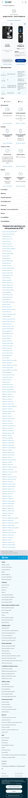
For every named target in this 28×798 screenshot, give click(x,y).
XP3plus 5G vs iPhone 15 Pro (8, 508)
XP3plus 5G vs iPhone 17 (7, 416)
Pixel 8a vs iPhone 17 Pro (7, 239)
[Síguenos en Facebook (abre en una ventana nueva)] (21, 557)
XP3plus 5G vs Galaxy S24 (7, 530)
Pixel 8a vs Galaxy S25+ (7, 348)
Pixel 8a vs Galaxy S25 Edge (8, 290)
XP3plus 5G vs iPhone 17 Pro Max (9, 391)
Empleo (3, 747)
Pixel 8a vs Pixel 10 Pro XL (7, 297)
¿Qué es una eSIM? (6, 727)
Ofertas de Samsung (6, 653)
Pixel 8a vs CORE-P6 (6, 292)
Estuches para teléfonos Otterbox (9, 709)
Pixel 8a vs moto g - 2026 (7, 275)
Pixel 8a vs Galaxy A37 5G (7, 285)
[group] (14, 562)
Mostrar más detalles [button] (7, 123)
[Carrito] (22, 2)
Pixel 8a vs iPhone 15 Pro (7, 350)
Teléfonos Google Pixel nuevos (8, 673)
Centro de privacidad (18, 775)
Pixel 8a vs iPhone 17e (6, 251)
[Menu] (2, 2)
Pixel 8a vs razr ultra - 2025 (8, 326)
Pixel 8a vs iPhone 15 (6, 299)
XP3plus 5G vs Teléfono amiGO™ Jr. (9, 467)
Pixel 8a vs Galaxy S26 (6, 243)
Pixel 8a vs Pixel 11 (6, 256)
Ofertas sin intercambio (7, 663)
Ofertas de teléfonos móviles (8, 648)
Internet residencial (6, 569)
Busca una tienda (5, 737)
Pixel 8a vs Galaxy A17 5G (7, 282)
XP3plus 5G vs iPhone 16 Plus (8, 452)
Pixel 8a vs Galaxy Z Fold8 (7, 253)
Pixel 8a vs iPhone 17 (6, 258)
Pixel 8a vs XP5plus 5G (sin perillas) (9, 360)
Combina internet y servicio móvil (9, 717)
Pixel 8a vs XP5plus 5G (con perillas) (9, 370)
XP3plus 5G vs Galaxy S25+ (7, 506)
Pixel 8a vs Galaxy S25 (6, 323)
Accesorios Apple (5, 702)
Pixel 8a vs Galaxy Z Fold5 (7, 343)
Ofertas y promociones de (8, 646)
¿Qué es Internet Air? (6, 720)
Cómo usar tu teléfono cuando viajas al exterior (12, 722)
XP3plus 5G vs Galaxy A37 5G (8, 442)
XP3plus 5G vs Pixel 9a (6, 539)
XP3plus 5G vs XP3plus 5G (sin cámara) (10, 523)
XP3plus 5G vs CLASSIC (7, 462)
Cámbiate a (5, 628)
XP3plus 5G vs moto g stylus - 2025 (9, 471)
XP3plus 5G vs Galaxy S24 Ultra (8, 547)
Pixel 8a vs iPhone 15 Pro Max (8, 321)
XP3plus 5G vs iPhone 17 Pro (8, 396)
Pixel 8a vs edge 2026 (6, 280)
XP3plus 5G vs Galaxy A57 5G (8, 430)
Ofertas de (5, 650)
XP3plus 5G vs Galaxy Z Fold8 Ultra (9, 406)
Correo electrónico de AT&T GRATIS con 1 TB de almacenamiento (13, 766)
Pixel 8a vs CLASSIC (6, 304)
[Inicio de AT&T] (8, 2)
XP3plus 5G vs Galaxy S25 (7, 481)
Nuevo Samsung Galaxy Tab (8, 686)
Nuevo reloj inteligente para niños (9, 696)
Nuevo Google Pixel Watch (7, 694)
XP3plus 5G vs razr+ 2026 (7, 423)
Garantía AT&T (5, 752)
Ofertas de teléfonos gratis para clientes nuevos (12, 660)
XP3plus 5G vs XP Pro (6, 515)
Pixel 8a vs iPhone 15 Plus (7, 353)
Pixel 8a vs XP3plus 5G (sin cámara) (9, 365)
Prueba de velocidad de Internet (8, 633)
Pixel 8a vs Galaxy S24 (6, 372)
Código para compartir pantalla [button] (8, 757)
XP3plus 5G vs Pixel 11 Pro (7, 394)
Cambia (3, 615)
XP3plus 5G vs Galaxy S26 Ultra (8, 425)
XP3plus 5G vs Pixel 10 (6, 474)
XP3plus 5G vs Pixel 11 (6, 413)
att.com (3, 551)
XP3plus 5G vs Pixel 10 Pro (7, 464)
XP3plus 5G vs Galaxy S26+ (7, 428)
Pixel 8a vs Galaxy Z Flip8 (7, 260)
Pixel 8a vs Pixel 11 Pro (6, 236)
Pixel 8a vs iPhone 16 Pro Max (8, 302)
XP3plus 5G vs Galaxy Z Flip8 (8, 418)
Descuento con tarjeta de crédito (9, 658)
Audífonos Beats (5, 711)
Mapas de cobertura (5, 775)
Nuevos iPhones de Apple (7, 668)
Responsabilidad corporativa (8, 745)
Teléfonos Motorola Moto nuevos (9, 676)
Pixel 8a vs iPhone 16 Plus (7, 294)
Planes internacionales (6, 610)
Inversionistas (5, 742)
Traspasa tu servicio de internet (8, 640)
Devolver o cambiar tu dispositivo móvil (10, 729)
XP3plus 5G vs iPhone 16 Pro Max (9, 459)
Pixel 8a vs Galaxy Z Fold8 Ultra (8, 248)
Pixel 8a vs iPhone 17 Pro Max (8, 234)
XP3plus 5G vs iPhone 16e (7, 469)
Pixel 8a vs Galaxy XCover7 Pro (8, 319)
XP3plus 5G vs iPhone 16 (7, 399)
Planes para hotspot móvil (7, 620)
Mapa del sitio (4, 773)
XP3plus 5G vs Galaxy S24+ (7, 498)
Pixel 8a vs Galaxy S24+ (7, 340)
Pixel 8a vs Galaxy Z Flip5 (7, 345)
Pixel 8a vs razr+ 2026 (6, 265)
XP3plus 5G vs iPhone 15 (7, 457)
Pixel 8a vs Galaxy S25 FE (7, 287)
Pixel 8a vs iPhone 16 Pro (7, 331)
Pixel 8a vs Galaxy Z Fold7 (7, 367)
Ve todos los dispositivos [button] (8, 5)
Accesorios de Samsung (7, 707)
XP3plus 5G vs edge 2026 (7, 438)
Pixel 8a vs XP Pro (6, 357)
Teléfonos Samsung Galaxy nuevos (9, 671)
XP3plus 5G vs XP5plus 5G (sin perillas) (10, 518)
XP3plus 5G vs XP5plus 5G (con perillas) (10, 527)
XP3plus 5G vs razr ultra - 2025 (8, 484)
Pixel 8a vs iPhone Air (6, 263)
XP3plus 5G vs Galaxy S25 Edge (8, 447)
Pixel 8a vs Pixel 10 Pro (7, 307)
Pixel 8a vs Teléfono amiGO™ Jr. (9, 309)
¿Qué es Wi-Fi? (5, 732)
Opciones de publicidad (19, 773)
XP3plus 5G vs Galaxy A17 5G (8, 440)
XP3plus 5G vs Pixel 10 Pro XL (8, 455)
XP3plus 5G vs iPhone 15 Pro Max (9, 479)
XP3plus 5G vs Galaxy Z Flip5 (8, 503)
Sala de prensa (5, 740)
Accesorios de (6, 704)
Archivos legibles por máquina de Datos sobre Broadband (14, 755)
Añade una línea (5, 612)
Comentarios (4, 763)
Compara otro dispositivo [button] (7, 64)
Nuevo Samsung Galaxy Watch (8, 691)
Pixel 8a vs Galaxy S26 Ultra (8, 268)
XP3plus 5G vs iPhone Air (7, 421)
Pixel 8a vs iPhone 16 (6, 241)
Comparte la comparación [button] (14, 20)
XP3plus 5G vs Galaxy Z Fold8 (8, 411)
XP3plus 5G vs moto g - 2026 (8, 433)
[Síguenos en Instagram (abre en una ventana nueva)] (23, 557)
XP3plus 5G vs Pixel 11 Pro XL (8, 404)
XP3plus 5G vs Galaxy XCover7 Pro (9, 476)
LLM (2, 768)
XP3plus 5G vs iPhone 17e (7, 408)
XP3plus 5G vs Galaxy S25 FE (8, 445)
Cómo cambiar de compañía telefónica (10, 630)
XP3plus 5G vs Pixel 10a (7, 435)
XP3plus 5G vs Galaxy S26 (7, 401)
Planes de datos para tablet (8, 617)
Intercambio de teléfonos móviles (9, 638)
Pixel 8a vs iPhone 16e (6, 311)
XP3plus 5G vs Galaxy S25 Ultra (8, 486)
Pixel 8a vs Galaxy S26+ (7, 270)
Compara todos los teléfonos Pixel (9, 231)
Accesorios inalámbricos (7, 577)
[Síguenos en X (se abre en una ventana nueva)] (19, 557)
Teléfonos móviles (5, 564)
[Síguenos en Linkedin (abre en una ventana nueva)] (25, 557)
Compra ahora (7, 60)
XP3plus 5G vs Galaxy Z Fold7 (8, 525)
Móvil (7, 551)
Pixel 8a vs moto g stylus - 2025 (8, 314)
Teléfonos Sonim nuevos (7, 678)
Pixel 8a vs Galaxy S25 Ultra (8, 328)
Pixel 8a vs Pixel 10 (6, 316)
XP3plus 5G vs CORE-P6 (7, 450)
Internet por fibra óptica (7, 567)
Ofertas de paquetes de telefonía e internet (11, 655)
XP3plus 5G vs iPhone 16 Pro (8, 489)
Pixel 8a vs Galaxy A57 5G (7, 273)
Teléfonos (10, 551)
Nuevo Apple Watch (6, 689)
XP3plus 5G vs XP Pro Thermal (8, 491)
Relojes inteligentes (6, 574)
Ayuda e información (6, 750)
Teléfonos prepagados (6, 579)
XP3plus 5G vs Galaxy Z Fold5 (8, 501)
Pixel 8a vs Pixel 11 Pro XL (7, 246)
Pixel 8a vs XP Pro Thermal (7, 333)
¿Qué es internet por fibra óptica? (9, 724)
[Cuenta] (25, 2)
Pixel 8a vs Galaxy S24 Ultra (8, 389)
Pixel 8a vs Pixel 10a (6, 277)
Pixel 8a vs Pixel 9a (6, 382)
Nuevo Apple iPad (5, 684)
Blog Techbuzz (4, 761)
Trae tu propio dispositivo (7, 635)
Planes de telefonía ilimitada (8, 607)
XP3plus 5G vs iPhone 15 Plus (8, 510)
